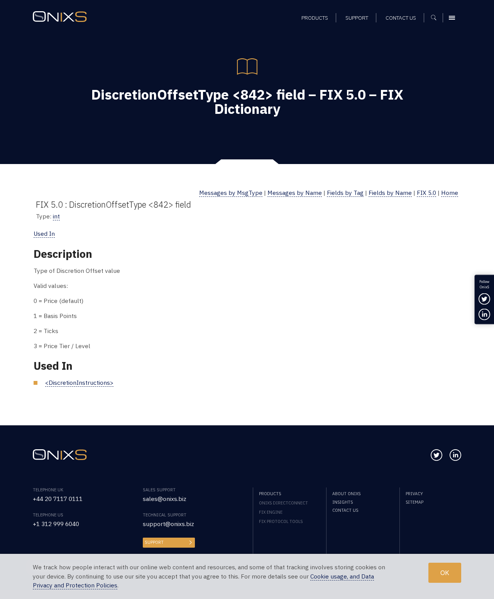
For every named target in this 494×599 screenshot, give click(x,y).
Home (449, 192)
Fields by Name (390, 192)
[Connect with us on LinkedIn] (455, 455)
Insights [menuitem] (342, 502)
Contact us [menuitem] (401, 17)
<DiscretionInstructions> (79, 382)
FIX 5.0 (426, 192)
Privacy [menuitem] (414, 493)
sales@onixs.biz (164, 499)
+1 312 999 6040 (56, 524)
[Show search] (436, 17)
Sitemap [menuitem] (414, 502)
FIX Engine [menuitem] (271, 512)
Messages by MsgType (230, 192)
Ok (444, 573)
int (56, 216)
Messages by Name (294, 192)
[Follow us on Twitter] (436, 455)
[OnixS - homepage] (60, 16)
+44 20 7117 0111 (58, 499)
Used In (44, 233)
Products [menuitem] (314, 17)
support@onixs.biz (168, 524)
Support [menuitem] (356, 17)
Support (154, 542)
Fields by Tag (345, 192)
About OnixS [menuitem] (346, 493)
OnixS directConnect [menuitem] (283, 503)
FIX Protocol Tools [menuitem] (281, 521)
